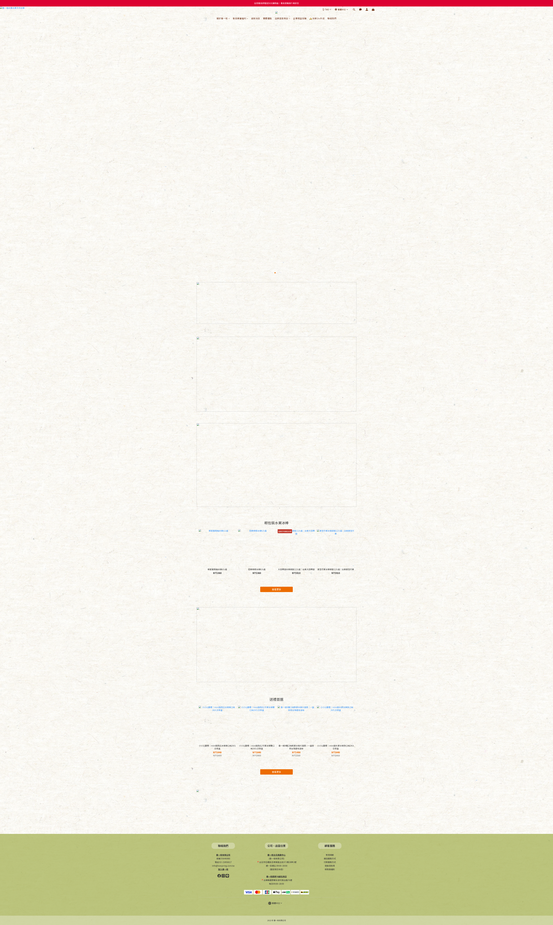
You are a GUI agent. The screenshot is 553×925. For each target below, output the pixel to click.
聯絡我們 (331, 18)
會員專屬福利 (239, 18)
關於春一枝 (222, 18)
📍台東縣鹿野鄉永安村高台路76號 (276, 880)
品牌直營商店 (281, 18)
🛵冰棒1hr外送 (317, 18)
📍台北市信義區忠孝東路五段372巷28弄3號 (276, 862)
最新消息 (255, 18)
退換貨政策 (330, 865)
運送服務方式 (330, 858)
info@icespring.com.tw (223, 865)
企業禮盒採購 (299, 18)
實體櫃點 (267, 18)
